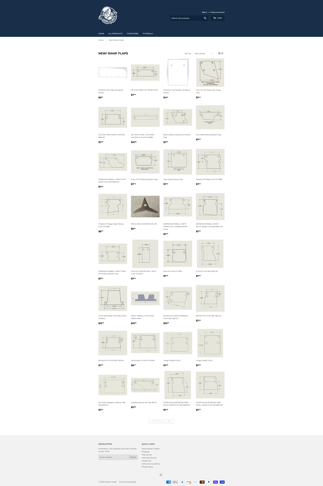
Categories (132, 33)
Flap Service (147, 455)
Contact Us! (146, 461)
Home (101, 33)
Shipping (145, 452)
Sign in (204, 12)
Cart (219, 18)
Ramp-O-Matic (111, 482)
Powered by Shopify (127, 482)
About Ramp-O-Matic (151, 449)
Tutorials (148, 33)
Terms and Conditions (151, 464)
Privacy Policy (147, 467)
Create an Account (218, 12)
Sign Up (133, 457)
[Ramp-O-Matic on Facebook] (161, 475)
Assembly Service (149, 458)
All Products (115, 33)
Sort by (188, 53)
